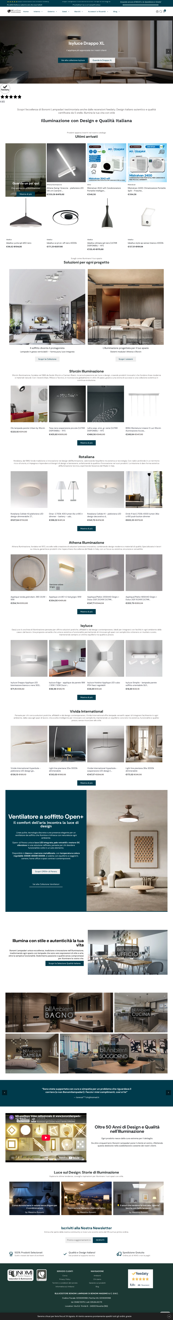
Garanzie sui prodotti (97, 1283)
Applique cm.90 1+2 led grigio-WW (65, 597)
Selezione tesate (73, 60)
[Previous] (4, 51)
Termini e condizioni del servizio (65, 1283)
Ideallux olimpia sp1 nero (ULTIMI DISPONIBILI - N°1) (102, 244)
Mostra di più (26, 194)
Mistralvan (132, 185)
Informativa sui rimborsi (65, 1287)
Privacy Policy (64, 1279)
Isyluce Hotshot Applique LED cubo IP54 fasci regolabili (103, 684)
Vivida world (15, 765)
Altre (89, 185)
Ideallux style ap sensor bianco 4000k (146, 243)
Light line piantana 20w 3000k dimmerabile (63, 769)
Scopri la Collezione (47, 359)
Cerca (64, 1276)
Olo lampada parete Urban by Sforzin (28, 428)
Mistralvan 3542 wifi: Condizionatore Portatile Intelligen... (104, 189)
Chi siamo (97, 1279)
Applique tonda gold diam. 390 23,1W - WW (29, 598)
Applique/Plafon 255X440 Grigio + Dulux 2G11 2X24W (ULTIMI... (103, 598)
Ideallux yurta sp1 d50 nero (18, 243)
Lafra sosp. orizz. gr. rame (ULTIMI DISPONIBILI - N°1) (102, 429)
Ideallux (9, 239)
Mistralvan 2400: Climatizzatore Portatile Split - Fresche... (147, 189)
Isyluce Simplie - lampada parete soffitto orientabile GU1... (141, 684)
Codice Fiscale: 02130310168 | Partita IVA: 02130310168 (86, 1298)
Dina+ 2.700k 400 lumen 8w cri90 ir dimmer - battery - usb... (66, 515)
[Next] (168, 51)
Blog (97, 1287)
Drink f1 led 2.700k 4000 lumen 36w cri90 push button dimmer (142, 515)
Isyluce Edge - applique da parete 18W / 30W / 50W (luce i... (67, 684)
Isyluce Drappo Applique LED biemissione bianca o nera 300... (25, 684)
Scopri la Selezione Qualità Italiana (65, 963)
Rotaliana (14, 510)
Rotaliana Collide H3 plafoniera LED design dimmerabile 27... (27, 515)
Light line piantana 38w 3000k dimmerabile (140, 769)
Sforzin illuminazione (18, 425)
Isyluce (13, 679)
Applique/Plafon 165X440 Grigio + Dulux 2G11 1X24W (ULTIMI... (141, 598)
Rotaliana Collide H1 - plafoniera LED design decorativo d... (104, 515)
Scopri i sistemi (126, 359)
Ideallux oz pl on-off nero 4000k (62, 243)
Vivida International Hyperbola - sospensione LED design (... (102, 769)
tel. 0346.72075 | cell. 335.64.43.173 (86, 1302)
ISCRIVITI (100, 1240)
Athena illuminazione (54, 185)
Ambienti (97, 1276)
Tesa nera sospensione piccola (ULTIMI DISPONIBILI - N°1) (67, 429)
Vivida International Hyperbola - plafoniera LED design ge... (26, 769)
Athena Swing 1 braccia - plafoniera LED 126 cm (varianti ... (65, 189)
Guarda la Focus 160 (98, 60)
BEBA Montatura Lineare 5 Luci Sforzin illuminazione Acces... (143, 429)
